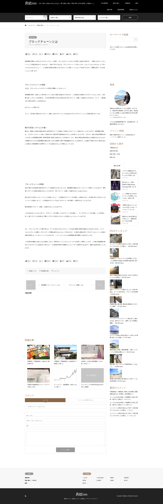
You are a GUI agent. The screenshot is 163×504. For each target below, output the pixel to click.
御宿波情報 (121, 9)
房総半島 (109, 9)
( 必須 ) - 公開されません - (34, 420)
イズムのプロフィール (119, 117)
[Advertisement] (65, 168)
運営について (67, 498)
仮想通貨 (43, 271)
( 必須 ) (29, 415)
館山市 (126, 480)
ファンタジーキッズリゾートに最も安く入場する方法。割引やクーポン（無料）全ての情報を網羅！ (124, 321)
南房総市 (126, 477)
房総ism (81, 494)
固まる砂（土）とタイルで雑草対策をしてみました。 (124, 365)
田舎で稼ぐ (116, 3)
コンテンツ (31, 25)
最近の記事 (117, 165)
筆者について (75, 498)
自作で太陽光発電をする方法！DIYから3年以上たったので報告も (124, 276)
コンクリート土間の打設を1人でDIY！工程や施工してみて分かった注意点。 (124, 245)
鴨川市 (84, 483)
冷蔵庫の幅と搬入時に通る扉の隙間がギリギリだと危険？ (124, 305)
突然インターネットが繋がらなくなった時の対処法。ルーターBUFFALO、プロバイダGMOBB (124, 291)
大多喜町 (98, 480)
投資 (47, 271)
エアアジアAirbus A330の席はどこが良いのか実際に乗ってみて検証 (124, 336)
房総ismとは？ (133, 9)
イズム (35, 271)
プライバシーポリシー (92, 498)
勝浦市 (112, 477)
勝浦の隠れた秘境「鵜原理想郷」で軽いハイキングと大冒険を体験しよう (124, 351)
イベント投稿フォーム (119, 137)
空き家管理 (104, 3)
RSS (25, 496)
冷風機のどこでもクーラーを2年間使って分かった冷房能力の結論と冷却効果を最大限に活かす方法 (124, 261)
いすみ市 (85, 477)
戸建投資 (127, 3)
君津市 (84, 480)
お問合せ (83, 498)
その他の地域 (99, 477)
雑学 (136, 3)
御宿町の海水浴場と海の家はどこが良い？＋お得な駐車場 (124, 380)
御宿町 (112, 480)
